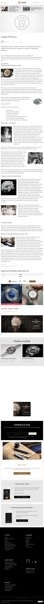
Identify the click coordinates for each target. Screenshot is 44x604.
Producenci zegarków (8, 311)
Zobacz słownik (22, 520)
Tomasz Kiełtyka (25, 361)
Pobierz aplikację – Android (30, 572)
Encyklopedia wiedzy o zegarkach (10, 563)
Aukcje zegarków (29, 537)
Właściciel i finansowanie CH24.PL (10, 545)
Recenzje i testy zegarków (30, 544)
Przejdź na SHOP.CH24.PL (22, 473)
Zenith (13, 311)
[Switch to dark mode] (38, 2)
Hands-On (27, 542)
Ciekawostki (28, 538)
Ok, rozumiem (40, 601)
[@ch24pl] (10, 281)
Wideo (27, 545)
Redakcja (6, 537)
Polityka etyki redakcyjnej (9, 548)
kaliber (24, 76)
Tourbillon (23, 253)
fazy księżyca (26, 251)
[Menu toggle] (5, 2)
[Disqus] (22, 383)
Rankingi (27, 541)
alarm (40, 251)
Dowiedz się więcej (24, 437)
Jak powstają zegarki (8, 566)
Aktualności (4, 308)
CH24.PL (22, 2)
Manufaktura (3, 225)
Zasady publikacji (8, 549)
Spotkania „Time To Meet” (9, 567)
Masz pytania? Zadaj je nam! (9, 562)
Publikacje (10, 308)
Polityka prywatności (8, 542)
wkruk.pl (20, 276)
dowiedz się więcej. (7, 602)
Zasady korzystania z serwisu (9, 544)
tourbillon (9, 250)
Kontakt (6, 541)
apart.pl (20, 274)
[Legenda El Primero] (22, 22)
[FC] (22, 324)
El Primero (16, 308)
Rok (27, 253)
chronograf (30, 179)
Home (2, 311)
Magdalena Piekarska (4, 361)
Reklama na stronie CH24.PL (9, 538)
